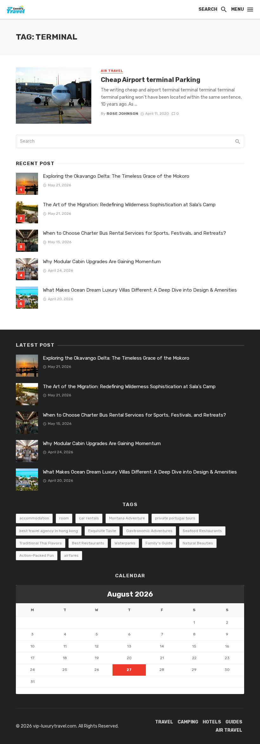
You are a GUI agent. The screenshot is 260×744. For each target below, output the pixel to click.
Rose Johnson (122, 113)
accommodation (34, 518)
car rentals (89, 518)
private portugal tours (175, 518)
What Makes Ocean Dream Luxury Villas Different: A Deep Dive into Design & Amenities (140, 290)
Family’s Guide (159, 543)
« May (22, 690)
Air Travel (112, 71)
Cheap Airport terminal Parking (150, 80)
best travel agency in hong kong (48, 531)
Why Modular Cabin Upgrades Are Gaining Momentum (102, 261)
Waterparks (124, 543)
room (64, 518)
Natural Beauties (198, 543)
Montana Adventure (127, 518)
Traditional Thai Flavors (40, 543)
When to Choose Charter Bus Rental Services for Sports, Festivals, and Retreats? (134, 233)
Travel (164, 722)
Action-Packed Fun (36, 555)
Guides (233, 722)
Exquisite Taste (102, 531)
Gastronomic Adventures (149, 531)
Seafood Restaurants (202, 531)
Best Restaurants (88, 543)
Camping (188, 722)
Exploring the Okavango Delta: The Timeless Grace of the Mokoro (116, 176)
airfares (71, 555)
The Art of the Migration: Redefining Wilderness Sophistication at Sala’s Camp (129, 205)
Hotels (212, 722)
